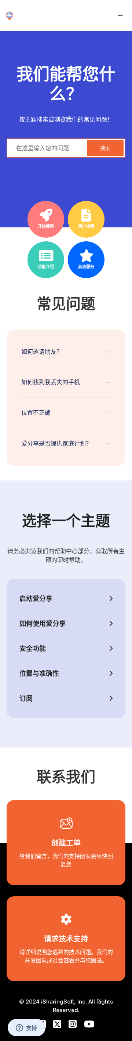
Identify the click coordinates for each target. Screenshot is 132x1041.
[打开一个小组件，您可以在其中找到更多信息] (26, 1028)
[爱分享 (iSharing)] (9, 15)
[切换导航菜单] (120, 16)
